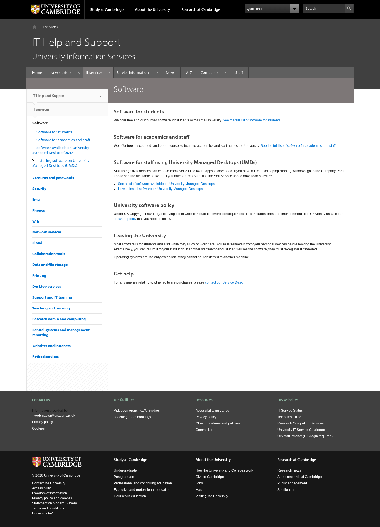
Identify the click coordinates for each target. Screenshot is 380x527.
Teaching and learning (51, 308)
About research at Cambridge (299, 477)
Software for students (54, 132)
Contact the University (48, 483)
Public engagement (292, 483)
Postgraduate (124, 477)
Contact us (209, 72)
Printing (39, 275)
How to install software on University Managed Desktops (160, 189)
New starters (61, 72)
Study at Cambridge (107, 9)
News (170, 72)
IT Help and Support (49, 95)
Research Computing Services (300, 423)
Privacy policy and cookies (52, 498)
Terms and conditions (48, 508)
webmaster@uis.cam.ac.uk (54, 416)
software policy (125, 219)
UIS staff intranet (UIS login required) (305, 436)
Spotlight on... (287, 490)
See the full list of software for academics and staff (298, 146)
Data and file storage (50, 264)
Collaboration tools (48, 253)
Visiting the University (212, 496)
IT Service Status (290, 411)
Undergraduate (125, 470)
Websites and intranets (51, 345)
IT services (49, 27)
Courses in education (130, 496)
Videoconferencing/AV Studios (137, 411)
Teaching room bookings (132, 417)
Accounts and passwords (53, 177)
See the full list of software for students (251, 120)
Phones (38, 210)
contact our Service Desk (224, 282)
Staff (239, 72)
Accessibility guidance (212, 411)
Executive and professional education (142, 490)
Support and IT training (52, 297)
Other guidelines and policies (218, 423)
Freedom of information (49, 493)
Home (34, 27)
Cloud (37, 242)
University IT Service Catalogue (301, 430)
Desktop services (46, 286)
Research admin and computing (59, 318)
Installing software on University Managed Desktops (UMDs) (61, 163)
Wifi (35, 221)
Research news (289, 470)
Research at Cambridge (200, 9)
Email (37, 199)
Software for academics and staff (63, 139)
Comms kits (204, 430)
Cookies (38, 428)
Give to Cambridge (210, 477)
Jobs (199, 483)
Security (39, 188)
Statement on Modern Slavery (54, 503)
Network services (46, 232)
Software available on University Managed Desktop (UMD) (60, 150)
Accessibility (41, 488)
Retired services (45, 356)
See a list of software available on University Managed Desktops (166, 184)
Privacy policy (42, 422)
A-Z (189, 72)
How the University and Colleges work (224, 470)
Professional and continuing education (143, 483)
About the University (152, 9)
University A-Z (42, 513)
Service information (133, 72)
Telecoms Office (289, 417)
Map (199, 490)
